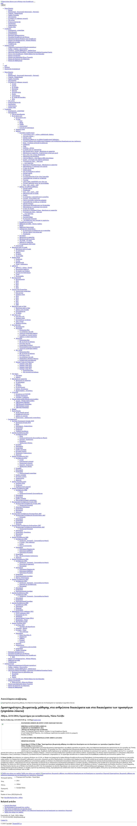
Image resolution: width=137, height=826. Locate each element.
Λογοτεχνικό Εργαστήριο (19, 289)
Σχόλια (21, 544)
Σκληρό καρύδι (27, 173)
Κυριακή (22, 640)
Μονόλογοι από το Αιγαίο (30, 193)
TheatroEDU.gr (17, 823)
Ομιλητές (18, 643)
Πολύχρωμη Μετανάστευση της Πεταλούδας (36, 205)
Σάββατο (22, 638)
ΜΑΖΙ (21, 225)
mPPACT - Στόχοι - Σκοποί (24, 267)
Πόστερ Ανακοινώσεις (22, 578)
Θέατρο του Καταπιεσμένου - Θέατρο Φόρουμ (22, 658)
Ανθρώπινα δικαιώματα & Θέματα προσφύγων (22, 665)
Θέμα (17, 424)
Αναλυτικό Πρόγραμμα (23, 507)
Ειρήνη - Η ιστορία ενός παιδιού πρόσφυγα (36, 159)
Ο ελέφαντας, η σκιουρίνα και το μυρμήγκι (36, 197)
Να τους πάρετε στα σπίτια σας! (32, 232)
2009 (17, 304)
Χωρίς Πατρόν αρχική (22, 412)
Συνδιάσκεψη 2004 (21, 561)
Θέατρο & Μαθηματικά (15, 687)
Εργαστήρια (19, 427)
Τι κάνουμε (7, 109)
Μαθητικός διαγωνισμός (26, 227)
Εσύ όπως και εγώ (24, 343)
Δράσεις (18, 131)
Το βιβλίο (18, 254)
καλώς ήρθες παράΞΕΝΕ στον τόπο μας (35, 181)
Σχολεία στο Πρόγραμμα (23, 272)
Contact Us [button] (4, 820)
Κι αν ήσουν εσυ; (21, 117)
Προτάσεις (22, 441)
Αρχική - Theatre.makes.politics (25, 401)
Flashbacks (26, 144)
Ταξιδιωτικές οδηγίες (25, 466)
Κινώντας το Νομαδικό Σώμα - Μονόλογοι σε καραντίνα (40, 210)
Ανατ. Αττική (19, 321)
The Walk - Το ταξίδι (25, 240)
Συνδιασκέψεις (12, 419)
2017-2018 (19, 350)
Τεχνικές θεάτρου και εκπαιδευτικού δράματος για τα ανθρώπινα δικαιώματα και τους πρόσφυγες (52, 141)
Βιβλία (14, 675)
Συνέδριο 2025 (20, 625)
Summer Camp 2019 (25, 365)
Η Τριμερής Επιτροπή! (30, 218)
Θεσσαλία (15, 89)
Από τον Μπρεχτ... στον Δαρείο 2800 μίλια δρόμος (38, 158)
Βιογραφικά (19, 510)
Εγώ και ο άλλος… (28, 136)
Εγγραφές (18, 444)
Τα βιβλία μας (12, 662)
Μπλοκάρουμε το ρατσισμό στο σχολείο (35, 166)
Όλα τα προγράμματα (18, 114)
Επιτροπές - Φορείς (21, 628)
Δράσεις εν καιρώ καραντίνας (28, 336)
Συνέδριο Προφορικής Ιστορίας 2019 (23, 421)
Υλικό (17, 274)
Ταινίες (14, 677)
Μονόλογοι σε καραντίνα (26, 237)
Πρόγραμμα (19, 446)
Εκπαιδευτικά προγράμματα (27, 360)
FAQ (20, 121)
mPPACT (15, 266)
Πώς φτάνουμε (23, 631)
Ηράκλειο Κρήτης (21, 323)
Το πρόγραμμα (20, 251)
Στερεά (14, 85)
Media (21, 122)
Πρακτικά (18, 608)
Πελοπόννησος (16, 92)
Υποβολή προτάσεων (22, 431)
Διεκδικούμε (12, 104)
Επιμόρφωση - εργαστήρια (16, 111)
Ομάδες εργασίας (21, 475)
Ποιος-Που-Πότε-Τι (25, 635)
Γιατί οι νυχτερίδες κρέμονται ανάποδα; (34, 200)
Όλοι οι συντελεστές (25, 545)
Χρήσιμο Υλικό (9, 663)
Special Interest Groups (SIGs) (25, 618)
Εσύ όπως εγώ (16, 315)
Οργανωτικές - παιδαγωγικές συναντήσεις (28, 417)
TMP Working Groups (22, 406)
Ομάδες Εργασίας (13, 79)
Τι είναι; (18, 119)
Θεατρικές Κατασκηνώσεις (16, 652)
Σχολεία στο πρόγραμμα (26, 127)
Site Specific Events (21, 621)
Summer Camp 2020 (25, 363)
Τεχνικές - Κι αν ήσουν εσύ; (31, 198)
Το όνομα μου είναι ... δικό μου (32, 212)
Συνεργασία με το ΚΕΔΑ (23, 320)
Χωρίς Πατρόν (16, 411)
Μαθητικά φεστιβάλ (14, 660)
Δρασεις (18, 252)
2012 (17, 284)
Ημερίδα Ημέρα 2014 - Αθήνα (13, 797)
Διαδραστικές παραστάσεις (27, 229)
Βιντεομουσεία (16, 277)
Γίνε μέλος (11, 101)
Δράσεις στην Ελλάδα (22, 310)
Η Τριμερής (26, 175)
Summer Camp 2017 (25, 369)
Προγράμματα (12, 112)
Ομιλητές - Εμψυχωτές (26, 439)
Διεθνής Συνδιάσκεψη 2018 (20, 433)
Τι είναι (18, 261)
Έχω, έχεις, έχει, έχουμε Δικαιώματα (34, 154)
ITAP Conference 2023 (22, 613)
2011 (17, 286)
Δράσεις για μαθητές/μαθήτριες (28, 186)
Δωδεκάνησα (16, 95)
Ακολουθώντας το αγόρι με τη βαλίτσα (34, 178)
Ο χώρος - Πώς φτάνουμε (27, 542)
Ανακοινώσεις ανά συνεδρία (27, 647)
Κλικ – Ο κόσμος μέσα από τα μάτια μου (35, 143)
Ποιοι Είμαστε (8, 72)
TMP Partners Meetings (23, 402)
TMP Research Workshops (23, 404)
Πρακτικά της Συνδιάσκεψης (27, 584)
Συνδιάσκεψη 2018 (21, 434)
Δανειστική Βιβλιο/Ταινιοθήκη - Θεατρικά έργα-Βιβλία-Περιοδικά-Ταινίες (30, 670)
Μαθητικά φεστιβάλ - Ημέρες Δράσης (30, 224)
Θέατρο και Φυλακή (14, 680)
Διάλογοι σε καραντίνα (26, 242)
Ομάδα (21, 124)
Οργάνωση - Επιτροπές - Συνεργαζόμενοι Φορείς (34, 540)
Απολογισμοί (23, 126)
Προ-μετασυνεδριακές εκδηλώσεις (26, 500)
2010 (17, 288)
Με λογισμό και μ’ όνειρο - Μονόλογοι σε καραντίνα (39, 151)
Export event (37, 720)
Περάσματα (26, 190)
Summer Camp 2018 (25, 367)
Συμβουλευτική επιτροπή (23, 486)
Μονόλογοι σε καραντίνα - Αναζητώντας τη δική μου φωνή (40, 153)
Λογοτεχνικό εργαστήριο (23, 291)
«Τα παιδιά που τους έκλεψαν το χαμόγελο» (36, 220)
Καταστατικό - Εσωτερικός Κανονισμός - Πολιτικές (23, 75)
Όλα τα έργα (19, 293)
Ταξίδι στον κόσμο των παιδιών (13, 812)
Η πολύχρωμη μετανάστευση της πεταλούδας (36, 230)
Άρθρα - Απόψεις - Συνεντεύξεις (17, 667)
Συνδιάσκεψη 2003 (21, 581)
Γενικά (21, 460)
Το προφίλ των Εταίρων (23, 271)
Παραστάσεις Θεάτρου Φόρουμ (28, 358)
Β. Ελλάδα (15, 87)
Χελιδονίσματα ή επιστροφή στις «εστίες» (17, 807)
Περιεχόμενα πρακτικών (26, 564)
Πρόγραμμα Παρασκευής (27, 549)
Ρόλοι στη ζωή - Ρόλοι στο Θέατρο (22, 682)
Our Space (22, 235)
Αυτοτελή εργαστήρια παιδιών (28, 333)
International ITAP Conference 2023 (22, 611)
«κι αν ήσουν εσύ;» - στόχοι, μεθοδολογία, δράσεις (38, 134)
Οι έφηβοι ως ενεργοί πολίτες (28, 335)
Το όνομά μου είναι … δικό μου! (33, 161)
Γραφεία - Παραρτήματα (15, 77)
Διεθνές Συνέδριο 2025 (19, 623)
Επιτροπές (22, 517)
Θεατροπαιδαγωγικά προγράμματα (29, 347)
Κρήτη (14, 94)
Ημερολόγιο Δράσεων (22, 269)
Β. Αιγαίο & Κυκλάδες (19, 97)
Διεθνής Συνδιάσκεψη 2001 (20, 593)
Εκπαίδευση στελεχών (26, 222)
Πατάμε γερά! (27, 138)
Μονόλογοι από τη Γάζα (19, 306)
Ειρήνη (25, 195)
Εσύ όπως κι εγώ (24, 355)
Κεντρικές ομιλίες (21, 451)
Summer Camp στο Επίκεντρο (25, 362)
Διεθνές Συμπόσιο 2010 (19, 481)
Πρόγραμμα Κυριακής (26, 552)
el (2, 3)
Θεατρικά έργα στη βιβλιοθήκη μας (22, 672)
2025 (13, 657)
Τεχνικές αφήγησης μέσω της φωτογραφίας (36, 183)
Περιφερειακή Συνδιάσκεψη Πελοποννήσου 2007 (27, 513)
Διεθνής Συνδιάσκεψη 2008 (20, 488)
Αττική (14, 84)
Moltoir (14, 409)
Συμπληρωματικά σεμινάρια (24, 576)
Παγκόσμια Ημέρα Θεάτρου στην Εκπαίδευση (22, 655)
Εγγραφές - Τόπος (21, 630)
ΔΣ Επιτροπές (12, 80)
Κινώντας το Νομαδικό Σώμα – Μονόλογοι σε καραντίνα (40, 165)
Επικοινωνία (19, 245)
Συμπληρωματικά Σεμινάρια (24, 601)
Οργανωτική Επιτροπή (26, 505)
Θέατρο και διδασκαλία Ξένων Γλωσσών (20, 684)
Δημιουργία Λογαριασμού (12, 69)
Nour (24, 146)
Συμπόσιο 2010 (20, 483)
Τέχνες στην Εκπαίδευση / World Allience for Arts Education (26, 679)
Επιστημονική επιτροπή (26, 461)
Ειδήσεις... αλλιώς (28, 148)
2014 (17, 281)
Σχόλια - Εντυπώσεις (22, 389)
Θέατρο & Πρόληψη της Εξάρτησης (18, 685)
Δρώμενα (18, 454)
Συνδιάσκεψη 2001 (21, 594)
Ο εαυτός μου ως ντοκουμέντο (32, 149)
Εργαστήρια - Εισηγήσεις (23, 532)
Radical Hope (16, 257)
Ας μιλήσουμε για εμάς (26, 331)
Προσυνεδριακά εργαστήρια (27, 473)
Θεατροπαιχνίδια (24, 330)
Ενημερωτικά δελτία (14, 102)
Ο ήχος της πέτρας (28, 168)
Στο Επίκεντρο (16, 325)
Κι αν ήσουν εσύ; (17, 116)
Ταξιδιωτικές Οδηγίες (25, 443)
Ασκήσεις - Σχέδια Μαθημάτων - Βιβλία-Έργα (22, 669)
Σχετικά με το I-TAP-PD (23, 394)
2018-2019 (19, 338)
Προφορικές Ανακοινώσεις (24, 453)
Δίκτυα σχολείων (28, 203)
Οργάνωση (19, 259)
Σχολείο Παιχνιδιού (10, 805)
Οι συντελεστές (20, 387)
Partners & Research (22, 395)
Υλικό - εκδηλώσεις (22, 264)
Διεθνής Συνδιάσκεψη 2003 (20, 579)
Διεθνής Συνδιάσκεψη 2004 (20, 559)
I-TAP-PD (15, 392)
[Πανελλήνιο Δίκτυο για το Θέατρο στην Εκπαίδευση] (17, 1)
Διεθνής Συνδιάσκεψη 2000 (20, 603)
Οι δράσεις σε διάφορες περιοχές (18, 82)
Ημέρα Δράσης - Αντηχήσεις (24, 390)
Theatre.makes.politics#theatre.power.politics (25, 399)
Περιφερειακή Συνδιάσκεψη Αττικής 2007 (24, 502)
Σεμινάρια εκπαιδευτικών (26, 133)
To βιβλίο (18, 313)
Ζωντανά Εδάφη (28, 217)
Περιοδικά (15, 674)
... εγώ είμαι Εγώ (28, 163)
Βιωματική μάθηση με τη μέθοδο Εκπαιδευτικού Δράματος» (41, 139)
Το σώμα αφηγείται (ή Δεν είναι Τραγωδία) (36, 176)
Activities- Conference (22, 397)
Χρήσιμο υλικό (20, 129)
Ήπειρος (14, 90)
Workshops (19, 616)
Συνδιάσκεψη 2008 (21, 490)
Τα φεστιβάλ (19, 256)
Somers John (12, 107)
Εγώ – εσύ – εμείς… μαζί (30, 185)
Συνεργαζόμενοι (20, 311)
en (1, 3)
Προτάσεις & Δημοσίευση (27, 626)
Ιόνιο (13, 99)
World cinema (27, 170)
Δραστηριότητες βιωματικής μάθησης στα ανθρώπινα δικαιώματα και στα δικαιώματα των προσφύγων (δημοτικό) (38, 810)
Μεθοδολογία (20, 262)
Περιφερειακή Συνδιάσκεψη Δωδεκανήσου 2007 (26, 525)
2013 (17, 283)
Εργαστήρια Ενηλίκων (26, 345)
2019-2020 (19, 328)
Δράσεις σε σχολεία (21, 416)
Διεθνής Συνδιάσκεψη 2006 (20, 537)
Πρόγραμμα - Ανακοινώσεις (24, 426)
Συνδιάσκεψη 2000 (21, 604)
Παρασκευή (22, 637)
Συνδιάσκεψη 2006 (21, 539)
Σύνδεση (7, 67)
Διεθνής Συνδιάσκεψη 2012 (20, 456)
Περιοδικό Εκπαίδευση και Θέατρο (18, 653)
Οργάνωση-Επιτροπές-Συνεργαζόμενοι (30, 493)
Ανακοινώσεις (12, 106)
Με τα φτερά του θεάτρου (27, 342)
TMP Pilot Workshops (22, 407)
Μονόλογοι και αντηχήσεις (31, 156)
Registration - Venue (22, 620)
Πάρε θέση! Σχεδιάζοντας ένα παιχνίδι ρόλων (18, 809)
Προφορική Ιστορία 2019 (23, 422)
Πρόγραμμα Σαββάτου (26, 551)
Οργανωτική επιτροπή (25, 463)
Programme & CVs (21, 615)
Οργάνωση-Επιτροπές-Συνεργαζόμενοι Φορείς (33, 438)
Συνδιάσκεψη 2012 (21, 458)
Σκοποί (10, 74)
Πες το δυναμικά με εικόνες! (31, 171)
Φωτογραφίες (20, 276)
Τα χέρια (25, 180)
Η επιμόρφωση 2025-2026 (27, 244)
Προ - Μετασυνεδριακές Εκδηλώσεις (27, 556)
